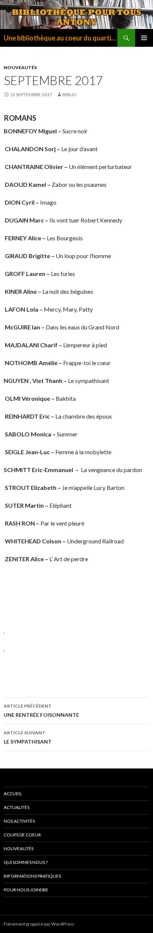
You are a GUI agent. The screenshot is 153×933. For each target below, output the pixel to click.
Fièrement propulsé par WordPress (39, 924)
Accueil (13, 793)
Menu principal (144, 38)
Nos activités (19, 821)
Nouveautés (20, 67)
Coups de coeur (22, 835)
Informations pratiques (32, 876)
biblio (69, 94)
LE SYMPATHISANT (28, 737)
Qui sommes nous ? (26, 862)
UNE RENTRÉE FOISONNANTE (41, 710)
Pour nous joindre (26, 890)
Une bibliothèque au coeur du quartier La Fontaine (60, 38)
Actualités (16, 807)
